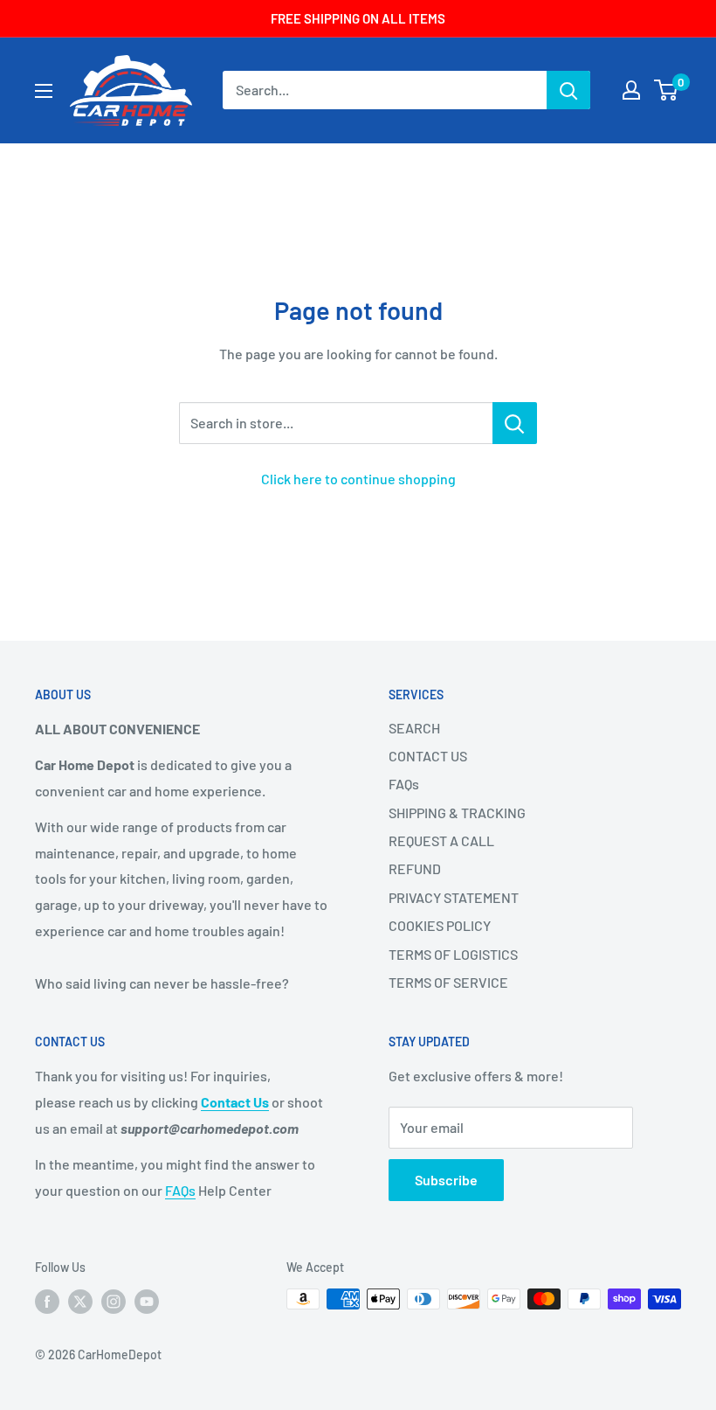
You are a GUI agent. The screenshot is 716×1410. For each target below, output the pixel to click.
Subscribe (446, 1179)
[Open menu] (43, 91)
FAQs (404, 783)
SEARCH (414, 727)
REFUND (415, 868)
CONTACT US (428, 755)
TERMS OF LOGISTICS (453, 954)
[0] (667, 90)
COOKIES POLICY (440, 925)
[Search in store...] (514, 423)
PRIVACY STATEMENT (454, 897)
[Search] (568, 90)
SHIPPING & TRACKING (457, 812)
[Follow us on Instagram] (113, 1300)
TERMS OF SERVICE (448, 982)
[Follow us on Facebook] (47, 1300)
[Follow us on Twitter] (80, 1300)
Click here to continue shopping (358, 478)
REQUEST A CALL (441, 840)
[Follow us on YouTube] (146, 1300)
